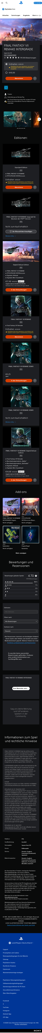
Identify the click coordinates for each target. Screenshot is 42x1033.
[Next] (39, 119)
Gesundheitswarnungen (11, 897)
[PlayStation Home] (21, 3)
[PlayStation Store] (9, 9)
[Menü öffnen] (2, 3)
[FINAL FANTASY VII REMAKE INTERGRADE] (17, 119)
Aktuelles (5, 15)
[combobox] (21, 612)
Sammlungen (15, 15)
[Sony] (37, 1032)
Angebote (26, 15)
